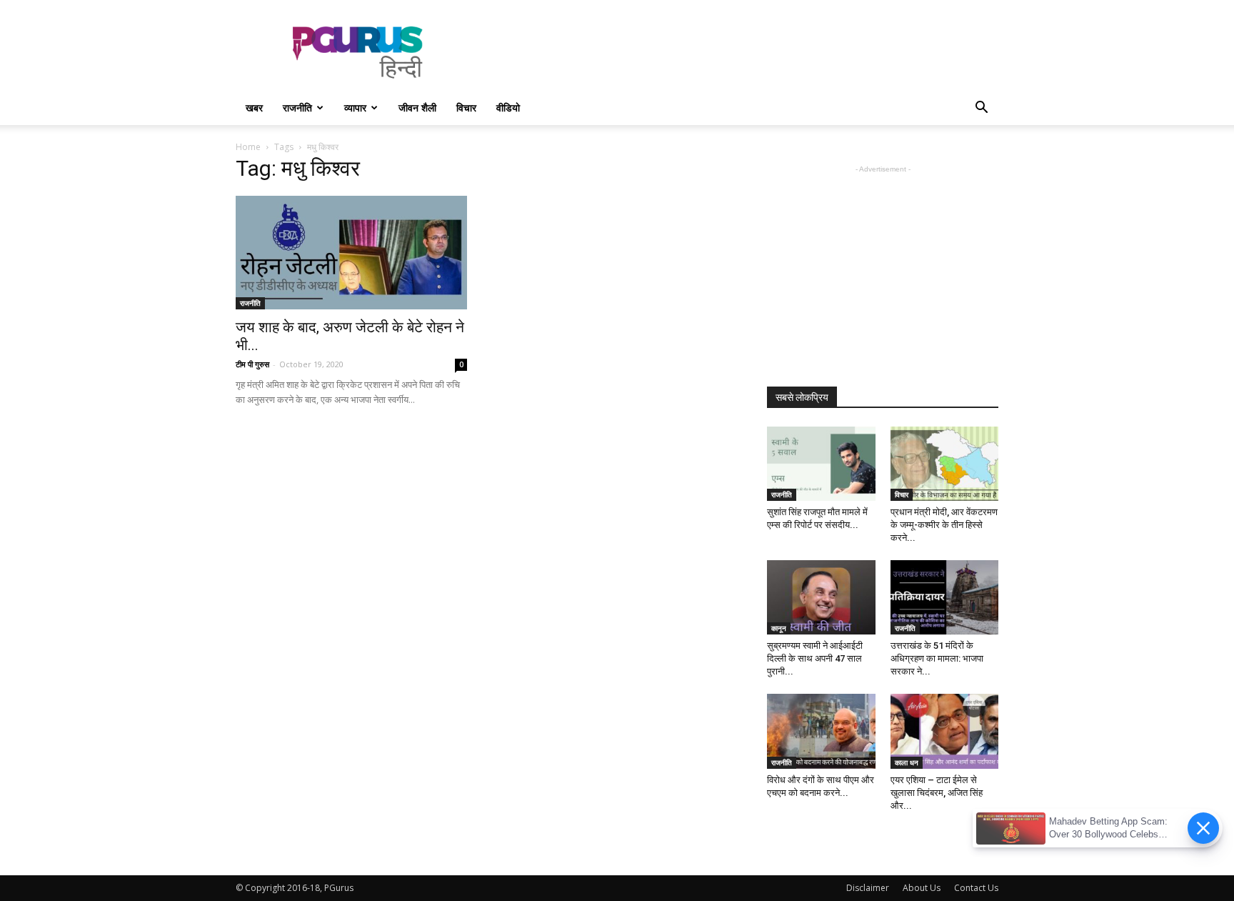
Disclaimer (867, 888)
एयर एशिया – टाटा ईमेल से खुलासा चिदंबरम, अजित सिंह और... (937, 793)
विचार (466, 107)
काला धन (906, 762)
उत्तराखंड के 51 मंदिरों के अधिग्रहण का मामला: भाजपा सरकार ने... (937, 658)
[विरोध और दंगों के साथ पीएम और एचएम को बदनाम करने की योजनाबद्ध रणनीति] (821, 731)
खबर (254, 107)
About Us (921, 888)
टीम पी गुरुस (252, 364)
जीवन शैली (417, 107)
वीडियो (508, 107)
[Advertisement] (738, 52)
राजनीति (297, 107)
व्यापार (355, 107)
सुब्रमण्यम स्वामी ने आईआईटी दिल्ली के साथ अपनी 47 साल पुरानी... (815, 658)
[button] (981, 109)
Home (248, 147)
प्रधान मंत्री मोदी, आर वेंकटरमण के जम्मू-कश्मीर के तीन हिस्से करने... (944, 525)
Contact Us (976, 888)
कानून (778, 628)
